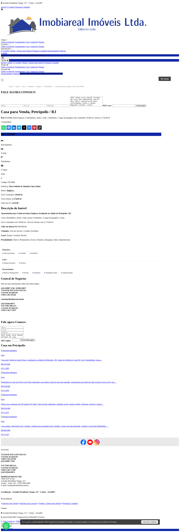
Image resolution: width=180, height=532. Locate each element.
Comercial (34, 42)
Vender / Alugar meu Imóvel (21, 51)
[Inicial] (76, 38)
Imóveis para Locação (28, 503)
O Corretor (10, 7)
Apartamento (20, 42)
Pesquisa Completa (22, 7)
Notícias (62, 51)
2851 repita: (6, 341)
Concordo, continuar (150, 522)
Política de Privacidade (109, 522)
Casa (27, 42)
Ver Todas (165, 79)
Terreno (41, 42)
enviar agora (141, 106)
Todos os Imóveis (8, 42)
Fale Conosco (8, 521)
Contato (4, 53)
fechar (4, 60)
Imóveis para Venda (10, 503)
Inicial (3, 7)
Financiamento (53, 51)
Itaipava (11, 190)
